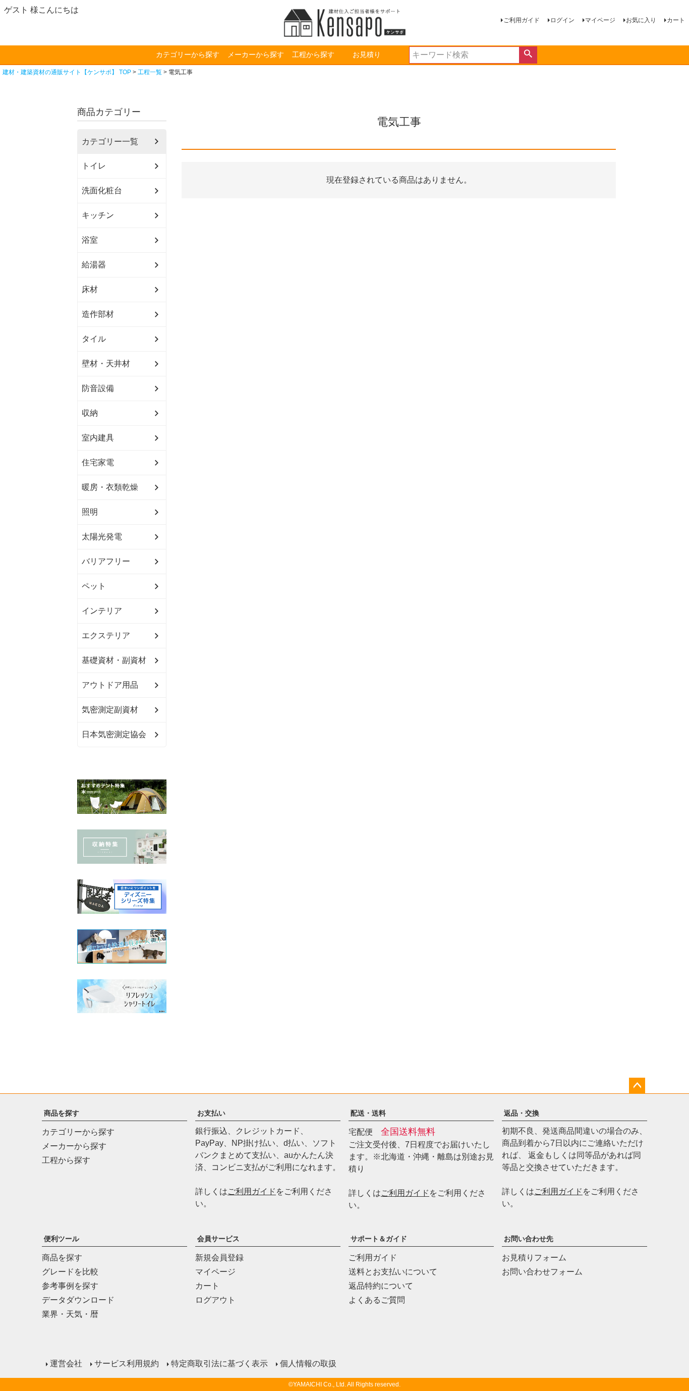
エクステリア (106, 635)
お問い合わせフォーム (542, 1271)
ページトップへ (637, 1086)
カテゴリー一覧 (110, 141)
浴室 (90, 240)
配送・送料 (368, 1113)
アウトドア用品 (110, 685)
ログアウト (215, 1300)
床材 (90, 289)
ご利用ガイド (521, 20)
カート (676, 20)
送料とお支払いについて (393, 1271)
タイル (94, 339)
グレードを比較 (70, 1271)
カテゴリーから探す (187, 54)
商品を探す (61, 1113)
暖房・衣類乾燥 (110, 487)
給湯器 (94, 264)
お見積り (367, 54)
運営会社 (66, 1363)
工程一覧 (150, 72)
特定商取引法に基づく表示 (219, 1363)
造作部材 (98, 314)
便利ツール (61, 1239)
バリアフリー (106, 561)
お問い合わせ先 (528, 1239)
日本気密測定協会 (114, 734)
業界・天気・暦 (70, 1314)
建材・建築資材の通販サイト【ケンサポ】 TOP (67, 72)
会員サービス (218, 1239)
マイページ (600, 20)
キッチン (98, 215)
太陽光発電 (102, 536)
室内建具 (98, 437)
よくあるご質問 (377, 1300)
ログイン (562, 20)
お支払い (211, 1113)
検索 (528, 55)
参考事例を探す (70, 1286)
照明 (90, 512)
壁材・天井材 (106, 363)
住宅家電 (98, 462)
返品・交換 (521, 1113)
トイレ (94, 165)
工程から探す (313, 54)
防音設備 (98, 388)
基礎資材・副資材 (114, 660)
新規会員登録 (219, 1257)
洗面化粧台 (102, 190)
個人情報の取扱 (308, 1363)
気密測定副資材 (110, 709)
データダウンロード (78, 1300)
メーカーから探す (255, 54)
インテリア (102, 610)
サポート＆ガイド (379, 1239)
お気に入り (641, 20)
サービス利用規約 (126, 1363)
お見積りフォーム (534, 1257)
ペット (94, 586)
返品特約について (381, 1286)
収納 (90, 413)
